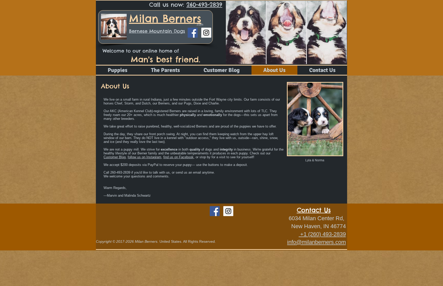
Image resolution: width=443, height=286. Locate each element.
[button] (286, 32)
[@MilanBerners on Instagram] (206, 33)
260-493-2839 (204, 4)
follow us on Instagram (144, 157)
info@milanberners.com (316, 242)
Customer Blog (115, 157)
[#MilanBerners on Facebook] (193, 33)
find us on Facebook (178, 157)
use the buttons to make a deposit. (222, 165)
